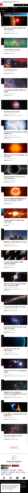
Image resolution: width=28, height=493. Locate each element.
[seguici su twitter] (25, 5)
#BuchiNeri (2, 168)
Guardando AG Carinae (11, 112)
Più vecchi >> (14, 447)
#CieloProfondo (4, 472)
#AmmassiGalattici (5, 470)
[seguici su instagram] (10, 478)
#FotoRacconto (2, 104)
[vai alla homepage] (2, 2)
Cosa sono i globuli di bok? (13, 436)
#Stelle (2, 81)
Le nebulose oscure (10, 70)
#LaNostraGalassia (2, 234)
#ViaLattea (15, 7)
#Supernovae (8, 474)
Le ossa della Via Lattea (12, 50)
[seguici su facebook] (18, 5)
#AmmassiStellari (2, 384)
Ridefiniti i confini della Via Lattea (15, 242)
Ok (10, 490)
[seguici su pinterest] (23, 5)
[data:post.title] (15, 21)
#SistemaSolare (4, 7)
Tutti (14, 10)
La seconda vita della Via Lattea (15, 307)
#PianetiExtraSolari (2, 20)
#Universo (3, 10)
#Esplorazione (11, 472)
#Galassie (2, 298)
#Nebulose (2, 41)
